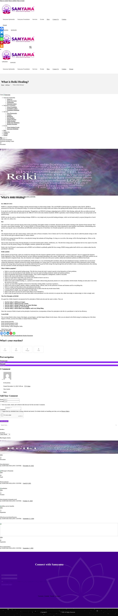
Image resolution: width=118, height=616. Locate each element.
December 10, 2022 (28, 465)
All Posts (7, 85)
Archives (2, 432)
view (1, 455)
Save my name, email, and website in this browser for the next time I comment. (23, 404)
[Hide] (0, 49)
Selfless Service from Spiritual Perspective (8, 517)
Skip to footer (20, 0)
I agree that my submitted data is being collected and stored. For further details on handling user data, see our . (36, 411)
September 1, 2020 (28, 548)
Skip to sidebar (13, 0)
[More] (1, 46)
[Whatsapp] (14, 333)
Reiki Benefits (8, 335)
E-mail (2, 401)
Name (1, 399)
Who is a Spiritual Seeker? (5, 546)
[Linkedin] (7, 333)
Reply (5, 392)
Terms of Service (27, 612)
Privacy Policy (65, 411)
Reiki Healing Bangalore (26, 335)
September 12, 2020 (28, 518)
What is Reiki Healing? (4, 464)
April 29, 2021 (27, 483)
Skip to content (4, 0)
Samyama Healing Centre (53, 612)
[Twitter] (4, 333)
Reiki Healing (15, 335)
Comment (2, 409)
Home (2, 85)
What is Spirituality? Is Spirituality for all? (8, 499)
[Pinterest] (11, 333)
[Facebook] (1, 333)
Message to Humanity (4, 481)
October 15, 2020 (28, 501)
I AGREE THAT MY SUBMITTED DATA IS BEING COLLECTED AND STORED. (27, 581)
